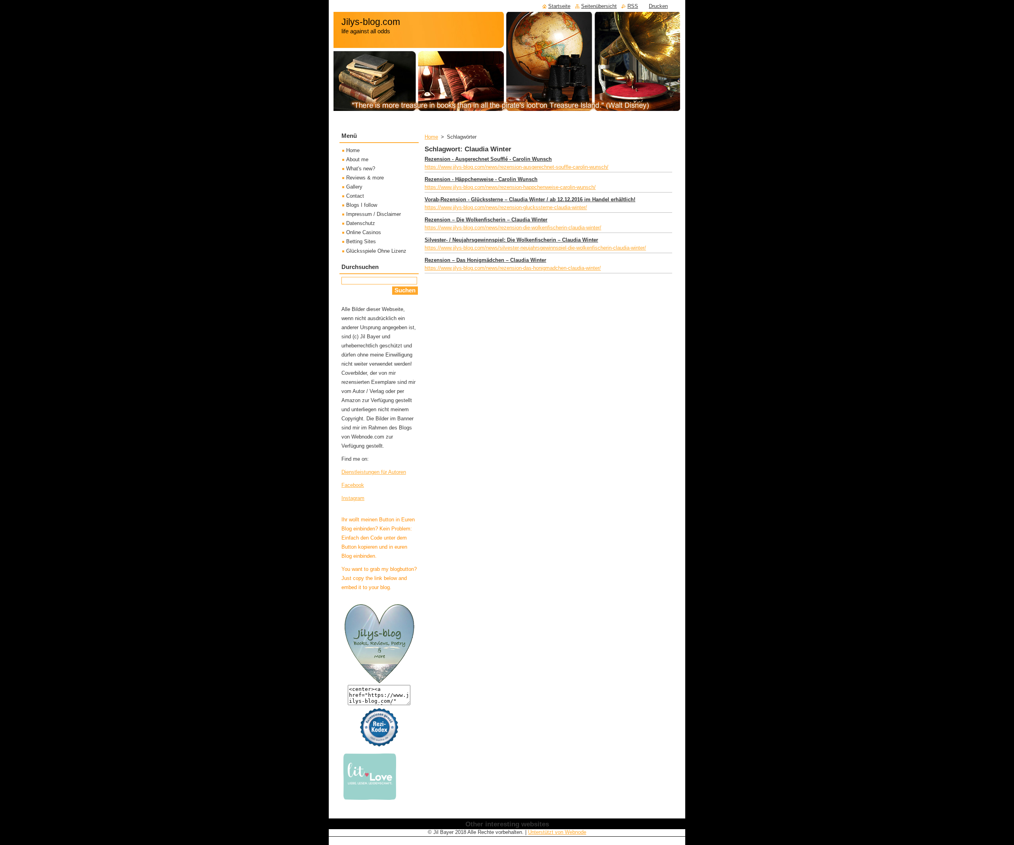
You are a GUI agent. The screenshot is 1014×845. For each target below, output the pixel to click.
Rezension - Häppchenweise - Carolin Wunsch (481, 179)
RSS (632, 6)
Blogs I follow (361, 205)
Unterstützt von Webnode (557, 832)
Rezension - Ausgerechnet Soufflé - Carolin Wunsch (488, 159)
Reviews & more (365, 178)
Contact (355, 196)
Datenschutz (360, 223)
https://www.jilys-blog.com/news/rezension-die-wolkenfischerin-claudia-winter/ (513, 228)
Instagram (352, 498)
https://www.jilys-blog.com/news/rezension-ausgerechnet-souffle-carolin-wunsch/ (516, 167)
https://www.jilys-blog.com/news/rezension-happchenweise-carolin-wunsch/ (510, 187)
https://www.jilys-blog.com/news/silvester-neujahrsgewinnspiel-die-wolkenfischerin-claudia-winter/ (535, 248)
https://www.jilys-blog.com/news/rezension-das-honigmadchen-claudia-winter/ (513, 268)
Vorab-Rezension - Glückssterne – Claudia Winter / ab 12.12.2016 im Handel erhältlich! (530, 199)
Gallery (354, 187)
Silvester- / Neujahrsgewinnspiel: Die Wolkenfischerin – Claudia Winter (511, 240)
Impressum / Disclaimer (373, 214)
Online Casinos (363, 232)
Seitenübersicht (599, 6)
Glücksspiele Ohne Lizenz (376, 251)
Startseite (559, 6)
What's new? (360, 169)
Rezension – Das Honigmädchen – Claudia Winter (485, 260)
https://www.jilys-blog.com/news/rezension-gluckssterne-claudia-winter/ (506, 207)
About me (357, 159)
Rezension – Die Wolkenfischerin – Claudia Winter (486, 220)
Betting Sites (361, 241)
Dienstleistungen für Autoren (373, 472)
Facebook (352, 485)
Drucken (658, 6)
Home (431, 137)
